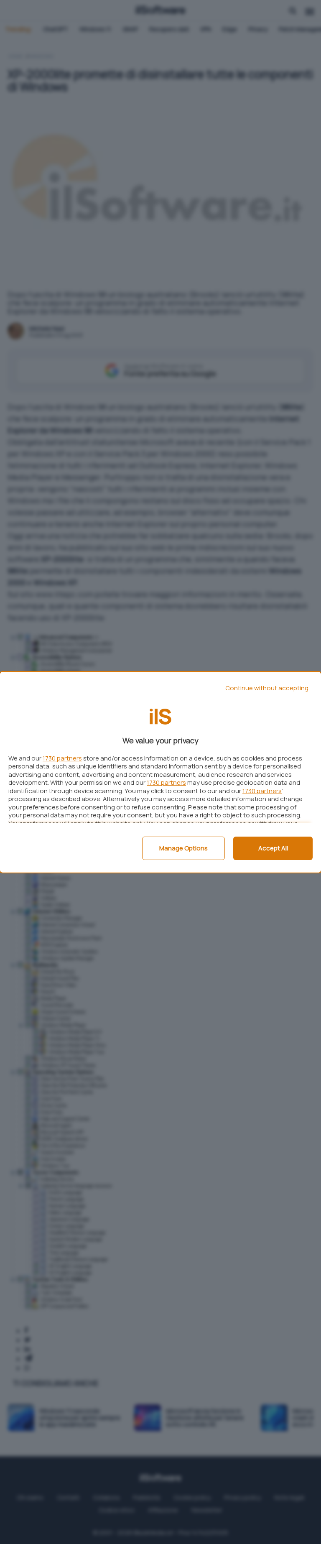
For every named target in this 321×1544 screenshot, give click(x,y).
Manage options (183, 848)
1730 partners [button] (62, 758)
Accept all (273, 848)
